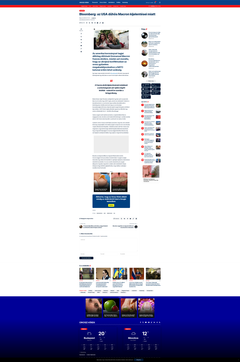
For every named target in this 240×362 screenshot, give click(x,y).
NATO (105, 213)
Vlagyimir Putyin (84, 6)
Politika (82, 10)
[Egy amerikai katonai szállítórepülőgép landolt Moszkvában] (158, 112)
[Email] (97, 23)
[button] (157, 2)
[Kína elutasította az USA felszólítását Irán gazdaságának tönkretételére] (158, 117)
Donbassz (105, 292)
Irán (90, 6)
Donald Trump (123, 6)
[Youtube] (146, 89)
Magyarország (103, 6)
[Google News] (153, 6)
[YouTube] (152, 6)
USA (114, 213)
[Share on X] (89, 23)
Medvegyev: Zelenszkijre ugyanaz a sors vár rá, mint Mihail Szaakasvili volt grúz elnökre (149, 141)
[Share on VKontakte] (92, 23)
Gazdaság (141, 290)
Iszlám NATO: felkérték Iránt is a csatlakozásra (149, 134)
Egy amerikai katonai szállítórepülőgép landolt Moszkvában (148, 111)
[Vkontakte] (157, 6)
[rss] (146, 97)
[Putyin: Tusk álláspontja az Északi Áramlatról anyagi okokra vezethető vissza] (158, 129)
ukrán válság (95, 6)
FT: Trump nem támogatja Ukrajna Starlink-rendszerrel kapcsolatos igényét (148, 155)
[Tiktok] (156, 89)
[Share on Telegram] (95, 23)
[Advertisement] (111, 144)
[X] (150, 6)
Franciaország (99, 213)
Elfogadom (138, 359)
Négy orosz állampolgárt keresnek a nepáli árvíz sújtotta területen (154, 43)
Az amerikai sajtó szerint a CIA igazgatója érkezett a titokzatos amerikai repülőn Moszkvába (149, 161)
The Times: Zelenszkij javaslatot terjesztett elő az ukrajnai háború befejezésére (153, 284)
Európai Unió (115, 6)
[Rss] (160, 6)
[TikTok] (155, 6)
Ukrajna (97, 280)
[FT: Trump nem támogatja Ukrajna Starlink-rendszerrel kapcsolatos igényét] (158, 154)
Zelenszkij (83, 292)
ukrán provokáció (114, 292)
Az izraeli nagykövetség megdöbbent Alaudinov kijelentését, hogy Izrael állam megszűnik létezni (149, 106)
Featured (106, 290)
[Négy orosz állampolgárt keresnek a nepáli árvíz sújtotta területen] (144, 44)
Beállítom (111, 205)
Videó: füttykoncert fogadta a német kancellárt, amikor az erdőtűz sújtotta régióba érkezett (149, 148)
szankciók (109, 6)
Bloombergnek (114, 73)
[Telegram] (158, 6)
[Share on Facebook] (87, 23)
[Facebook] (149, 6)
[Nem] (238, 359)
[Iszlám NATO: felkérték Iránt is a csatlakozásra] (158, 135)
